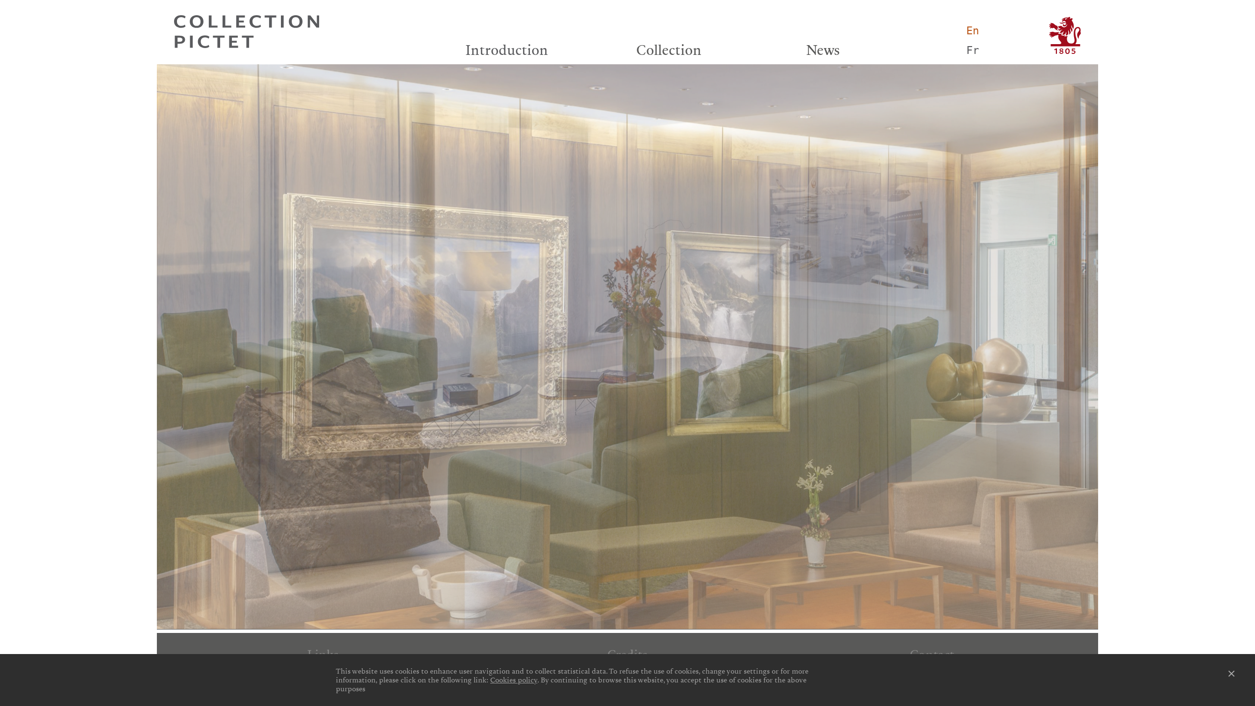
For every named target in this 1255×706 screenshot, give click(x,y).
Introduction (507, 50)
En (972, 31)
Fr (972, 50)
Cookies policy (513, 680)
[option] (627, 346)
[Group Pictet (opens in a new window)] (1065, 35)
